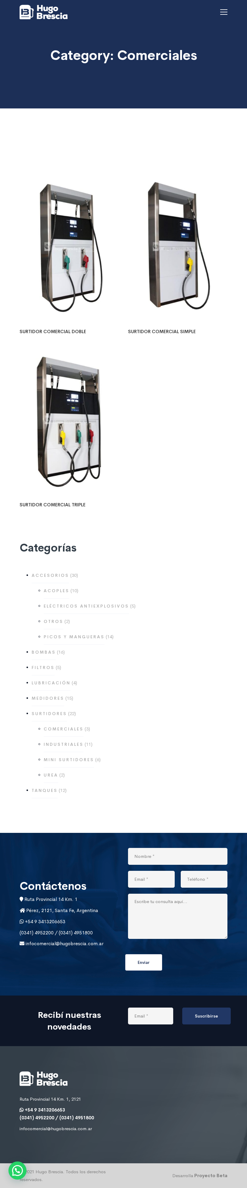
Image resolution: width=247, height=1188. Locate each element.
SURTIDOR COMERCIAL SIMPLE (162, 331)
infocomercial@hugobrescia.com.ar (64, 943)
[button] (17, 1170)
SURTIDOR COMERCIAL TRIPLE (53, 505)
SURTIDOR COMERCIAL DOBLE (53, 331)
